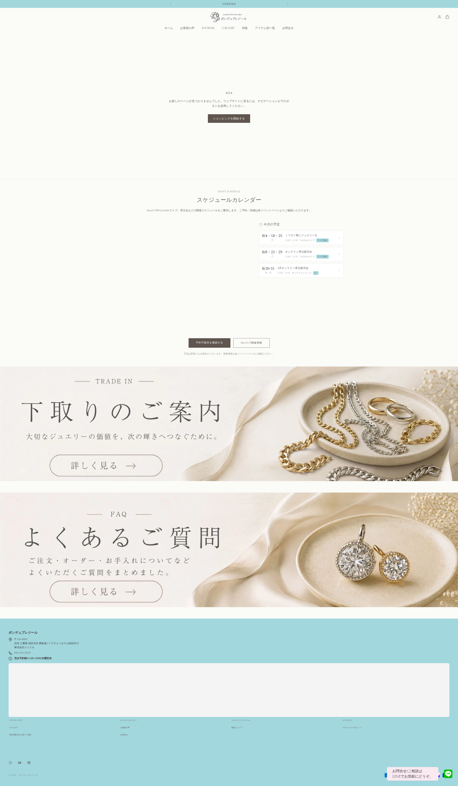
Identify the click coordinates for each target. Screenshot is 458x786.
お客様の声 (187, 28)
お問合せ (288, 28)
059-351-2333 (22, 653)
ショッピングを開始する (229, 118)
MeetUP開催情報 (251, 342)
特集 (245, 28)
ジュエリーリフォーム (241, 720)
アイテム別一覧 (265, 28)
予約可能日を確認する (209, 342)
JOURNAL (208, 28)
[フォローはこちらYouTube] (19, 763)
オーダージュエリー (128, 720)
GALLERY (228, 28)
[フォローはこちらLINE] (29, 763)
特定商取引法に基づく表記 (20, 735)
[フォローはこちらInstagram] (10, 763)
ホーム (168, 28)
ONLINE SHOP (15, 720)
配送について (237, 728)
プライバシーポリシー (352, 728)
